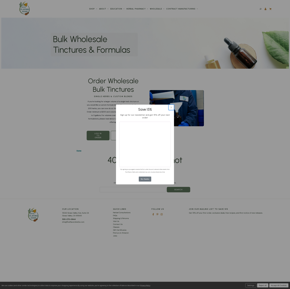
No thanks (145, 179)
